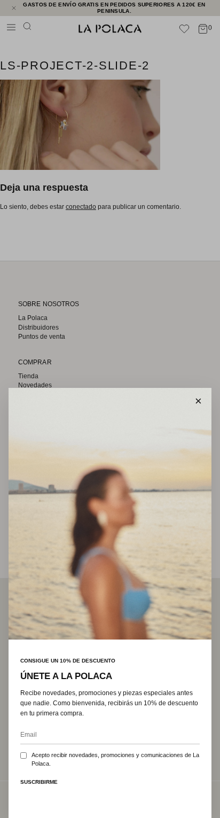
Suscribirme (39, 782)
